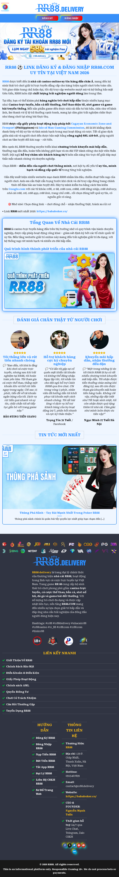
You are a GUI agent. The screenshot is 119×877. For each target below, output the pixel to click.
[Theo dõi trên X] (70, 845)
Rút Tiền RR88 (45, 760)
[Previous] (6, 41)
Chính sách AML (17, 685)
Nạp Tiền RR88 (46, 754)
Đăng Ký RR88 (45, 737)
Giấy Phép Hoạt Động (21, 679)
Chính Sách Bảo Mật (20, 666)
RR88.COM (68, 604)
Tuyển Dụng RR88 (18, 710)
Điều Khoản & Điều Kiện (22, 672)
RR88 (69, 747)
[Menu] (5, 7)
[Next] (112, 41)
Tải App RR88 (45, 767)
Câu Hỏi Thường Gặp (20, 704)
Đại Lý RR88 (44, 773)
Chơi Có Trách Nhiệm (21, 698)
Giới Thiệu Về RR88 (19, 660)
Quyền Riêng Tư (17, 691)
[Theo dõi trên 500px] (74, 851)
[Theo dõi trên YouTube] (83, 845)
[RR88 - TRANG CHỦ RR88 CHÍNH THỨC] (59, 7)
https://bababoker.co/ (52, 211)
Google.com (17, 189)
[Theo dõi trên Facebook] (65, 845)
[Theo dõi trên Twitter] (74, 845)
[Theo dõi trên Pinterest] (79, 845)
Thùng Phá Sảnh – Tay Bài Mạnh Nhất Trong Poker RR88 (59, 512)
